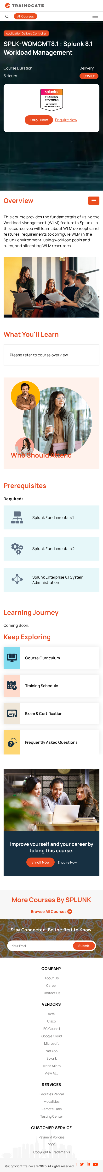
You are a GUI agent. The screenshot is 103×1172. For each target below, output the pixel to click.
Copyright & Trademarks (51, 1152)
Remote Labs (51, 1109)
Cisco (51, 1021)
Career (51, 985)
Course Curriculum (20, 649)
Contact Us (51, 993)
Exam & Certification (21, 705)
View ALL (51, 1073)
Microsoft (51, 1043)
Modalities (51, 1101)
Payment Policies (51, 1137)
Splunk (51, 1058)
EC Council (51, 1028)
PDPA (52, 1144)
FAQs (8, 733)
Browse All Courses (49, 911)
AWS (51, 1013)
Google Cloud (51, 1036)
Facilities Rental (52, 1094)
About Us (52, 978)
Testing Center (51, 1116)
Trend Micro (52, 1065)
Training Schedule (20, 677)
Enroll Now (39, 119)
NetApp (51, 1051)
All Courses (25, 16)
